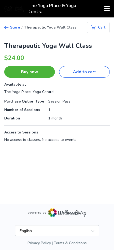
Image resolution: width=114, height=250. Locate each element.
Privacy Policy (39, 243)
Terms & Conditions (70, 243)
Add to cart (84, 72)
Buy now (29, 72)
